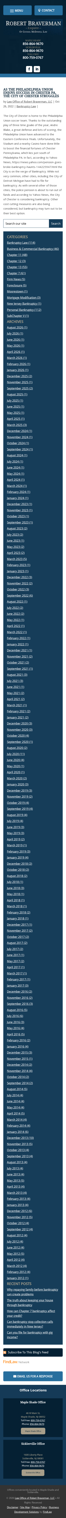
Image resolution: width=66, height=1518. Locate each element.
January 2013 (15, 1205)
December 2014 (17, 1065)
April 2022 (13, 626)
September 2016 (18, 1004)
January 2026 (15, 370)
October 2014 (16, 1077)
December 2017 (17, 924)
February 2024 (16, 492)
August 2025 (15, 394)
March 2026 (15, 358)
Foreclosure (14, 285)
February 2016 (16, 1040)
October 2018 (16, 870)
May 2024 (13, 474)
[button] (16, 10)
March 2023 (15, 559)
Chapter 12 (14, 261)
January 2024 (15, 498)
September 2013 (18, 1156)
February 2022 (16, 638)
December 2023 (17, 504)
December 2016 (17, 991)
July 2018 (13, 882)
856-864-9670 (33, 44)
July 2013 (13, 1168)
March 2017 (15, 973)
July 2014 (13, 1095)
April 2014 (13, 1113)
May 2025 (13, 413)
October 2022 (16, 589)
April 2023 (13, 553)
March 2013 (15, 1193)
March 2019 (15, 845)
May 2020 (13, 766)
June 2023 (13, 540)
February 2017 (16, 979)
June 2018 (13, 888)
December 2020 (17, 723)
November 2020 (17, 729)
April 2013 (13, 1186)
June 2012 (13, 1247)
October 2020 (16, 735)
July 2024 (13, 461)
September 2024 (18, 449)
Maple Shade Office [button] (33, 1431)
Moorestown (15, 291)
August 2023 (15, 528)
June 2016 (13, 1022)
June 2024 (13, 467)
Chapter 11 (14, 255)
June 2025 (13, 406)
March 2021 (15, 705)
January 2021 (15, 717)
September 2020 (18, 742)
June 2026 (13, 339)
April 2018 (13, 900)
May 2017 (13, 961)
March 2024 (15, 486)
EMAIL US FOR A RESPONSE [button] (35, 1376)
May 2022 (13, 620)
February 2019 (16, 851)
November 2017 (17, 930)
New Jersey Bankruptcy (22, 303)
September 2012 (18, 1229)
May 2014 (13, 1107)
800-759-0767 (33, 57)
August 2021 (15, 675)
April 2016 (13, 1034)
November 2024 (17, 437)
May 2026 (13, 345)
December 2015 (17, 1052)
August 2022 (15, 601)
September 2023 (18, 522)
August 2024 (15, 455)
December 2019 (17, 790)
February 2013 (16, 1199)
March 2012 (15, 1266)
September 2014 (18, 1083)
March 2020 (15, 778)
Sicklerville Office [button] (33, 1473)
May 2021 (13, 693)
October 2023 (16, 516)
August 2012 (15, 1235)
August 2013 (15, 1162)
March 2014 (15, 1119)
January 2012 (15, 1278)
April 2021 (13, 699)
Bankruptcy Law (26, 106)
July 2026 (13, 333)
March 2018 (15, 906)
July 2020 (13, 754)
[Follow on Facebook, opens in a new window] (29, 69)
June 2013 (13, 1174)
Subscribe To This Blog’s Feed (28, 1352)
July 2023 (13, 534)
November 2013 (17, 1144)
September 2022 (18, 595)
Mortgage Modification (21, 297)
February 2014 (16, 1125)
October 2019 (16, 803)
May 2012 (13, 1254)
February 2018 (16, 912)
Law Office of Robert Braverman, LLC (29, 101)
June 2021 (13, 687)
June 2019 (13, 827)
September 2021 (18, 669)
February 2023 (16, 565)
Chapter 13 (14, 267)
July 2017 (13, 949)
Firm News (14, 279)
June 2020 (13, 760)
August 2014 (15, 1089)
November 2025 (17, 382)
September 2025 (18, 388)
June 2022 (13, 614)
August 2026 (15, 327)
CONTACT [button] (48, 10)
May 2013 (13, 1180)
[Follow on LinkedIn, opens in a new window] (37, 69)
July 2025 (13, 400)
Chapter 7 (13, 273)
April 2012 (13, 1260)
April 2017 (13, 967)
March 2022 (15, 632)
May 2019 (13, 833)
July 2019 (13, 821)
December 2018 (17, 864)
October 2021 (16, 662)
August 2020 (15, 748)
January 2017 (15, 985)
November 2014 (17, 1071)
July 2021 (13, 681)
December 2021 (17, 650)
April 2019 (13, 839)
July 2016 (13, 1016)
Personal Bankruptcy (20, 310)
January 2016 (15, 1046)
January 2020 (15, 784)
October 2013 (16, 1150)
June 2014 (13, 1101)
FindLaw (47, 1512)
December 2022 (17, 577)
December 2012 (17, 1211)
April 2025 (13, 419)
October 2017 (16, 937)
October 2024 (16, 443)
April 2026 (13, 352)
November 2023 (17, 510)
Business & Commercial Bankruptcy (30, 249)
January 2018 (15, 918)
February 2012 (16, 1272)
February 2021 (16, 711)
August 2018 (15, 876)
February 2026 (16, 364)
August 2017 (15, 943)
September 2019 (18, 809)
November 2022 (17, 583)
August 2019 (15, 815)
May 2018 (13, 894)
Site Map (25, 1507)
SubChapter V (16, 316)
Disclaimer (12, 1507)
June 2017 (13, 955)
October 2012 (16, 1223)
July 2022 (13, 608)
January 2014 (15, 1132)
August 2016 (15, 1010)
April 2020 (13, 772)
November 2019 (17, 796)
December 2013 (17, 1138)
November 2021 (17, 656)
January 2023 (15, 571)
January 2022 (15, 644)
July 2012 (13, 1241)
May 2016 (13, 1028)
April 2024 (13, 480)
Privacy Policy (39, 1507)
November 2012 (17, 1217)
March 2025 (15, 425)
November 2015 (17, 1059)
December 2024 (17, 431)
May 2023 (13, 547)
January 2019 (15, 857)
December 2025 (17, 376)
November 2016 (17, 998)
